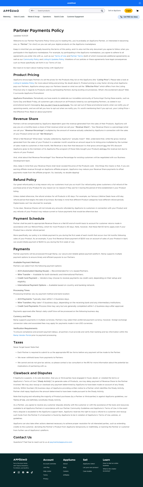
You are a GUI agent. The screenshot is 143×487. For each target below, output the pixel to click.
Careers (65, 471)
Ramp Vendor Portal (22, 335)
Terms (45, 475)
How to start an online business (110, 464)
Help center (47, 471)
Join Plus (46, 467)
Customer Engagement (75, 17)
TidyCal (18, 465)
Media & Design (34, 17)
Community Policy (31, 59)
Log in (128, 11)
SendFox (26, 468)
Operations (47, 17)
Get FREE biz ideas (130, 17)
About (65, 464)
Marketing (6, 17)
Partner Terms (77, 56)
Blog (64, 467)
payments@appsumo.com (61, 442)
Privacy (45, 479)
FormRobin (16, 468)
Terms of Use (60, 56)
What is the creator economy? (109, 470)
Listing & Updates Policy (53, 59)
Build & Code (59, 17)
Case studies (87, 471)
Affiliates (66, 475)
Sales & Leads (19, 17)
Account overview (49, 464)
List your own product (90, 467)
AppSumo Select (89, 464)
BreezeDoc (24, 465)
